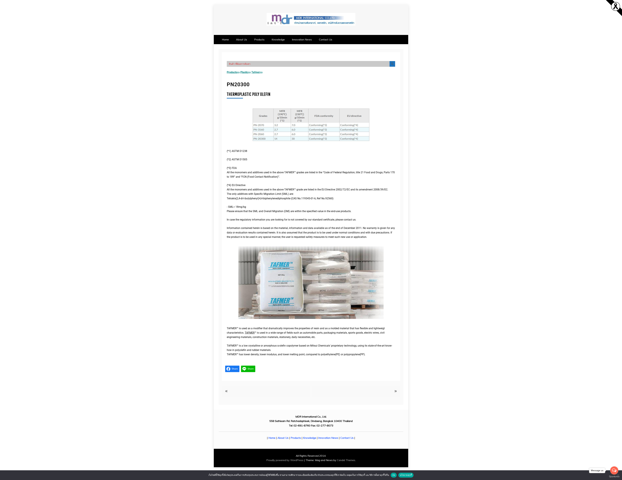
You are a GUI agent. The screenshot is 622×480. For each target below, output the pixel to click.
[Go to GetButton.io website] (614, 477)
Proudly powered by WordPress (285, 460)
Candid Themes (346, 460)
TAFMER (250, 332)
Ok (393, 475)
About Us (241, 39)
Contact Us (325, 39)
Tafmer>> (257, 72)
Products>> (233, 72)
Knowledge (278, 39)
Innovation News (302, 39)
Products (259, 39)
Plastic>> (245, 72)
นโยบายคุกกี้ (406, 475)
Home (225, 39)
